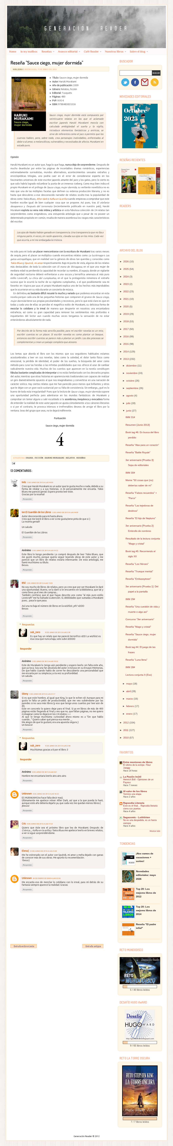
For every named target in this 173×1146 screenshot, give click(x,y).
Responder (27, 499)
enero (129, 713)
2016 (126, 336)
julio (128, 403)
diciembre (131, 365)
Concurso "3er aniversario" (140, 619)
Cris (24, 823)
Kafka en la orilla (58, 199)
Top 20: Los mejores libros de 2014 (146, 910)
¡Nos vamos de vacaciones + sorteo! (144, 857)
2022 (126, 291)
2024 (126, 276)
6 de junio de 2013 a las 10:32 (46, 794)
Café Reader (91, 51)
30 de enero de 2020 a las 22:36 (46, 878)
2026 (126, 261)
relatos (70, 458)
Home (12, 51)
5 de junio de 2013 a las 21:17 (42, 694)
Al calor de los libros (135, 791)
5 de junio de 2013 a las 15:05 (40, 583)
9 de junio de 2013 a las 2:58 (57, 746)
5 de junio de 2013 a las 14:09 (65, 512)
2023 (126, 284)
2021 (126, 299)
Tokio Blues (16, 263)
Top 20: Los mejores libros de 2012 (146, 893)
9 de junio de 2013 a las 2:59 (57, 632)
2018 (126, 321)
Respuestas (28, 624)
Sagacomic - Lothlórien (136, 817)
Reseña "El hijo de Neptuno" (141, 518)
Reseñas (47, 51)
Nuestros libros (114, 51)
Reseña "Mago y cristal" (138, 626)
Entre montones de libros (137, 762)
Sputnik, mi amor (34, 263)
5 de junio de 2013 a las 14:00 (40, 482)
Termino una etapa (132, 794)
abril (128, 691)
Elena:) (25, 850)
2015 (126, 344)
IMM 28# (130, 667)
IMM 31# (130, 417)
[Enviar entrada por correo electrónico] (13, 463)
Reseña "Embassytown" (138, 578)
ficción (39, 458)
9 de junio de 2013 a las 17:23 (40, 824)
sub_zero (18, 69)
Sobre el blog (137, 51)
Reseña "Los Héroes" (137, 564)
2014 (126, 351)
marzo (130, 698)
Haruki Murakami (55, 458)
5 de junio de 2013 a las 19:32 (45, 661)
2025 (126, 269)
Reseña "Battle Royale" (138, 452)
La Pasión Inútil (132, 776)
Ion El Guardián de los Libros (36, 512)
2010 (126, 737)
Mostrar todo (155, 831)
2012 (126, 722)
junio (129, 410)
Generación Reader (83, 1136)
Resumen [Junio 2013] (138, 424)
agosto (130, 395)
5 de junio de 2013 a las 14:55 (45, 550)
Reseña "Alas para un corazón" (142, 445)
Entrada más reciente (23, 946)
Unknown (27, 793)
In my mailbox (28, 51)
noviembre (132, 373)
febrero (130, 706)
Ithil (24, 583)
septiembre (132, 388)
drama (30, 458)
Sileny (25, 693)
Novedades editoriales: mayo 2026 (146, 875)
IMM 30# (130, 472)
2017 (126, 329)
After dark (41, 199)
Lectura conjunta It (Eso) (139, 674)
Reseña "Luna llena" (136, 659)
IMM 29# (130, 599)
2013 (126, 359)
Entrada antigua (93, 946)
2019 (126, 314)
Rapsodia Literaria (133, 803)
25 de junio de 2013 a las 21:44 (43, 851)
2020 (126, 306)
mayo (129, 683)
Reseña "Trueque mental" (139, 571)
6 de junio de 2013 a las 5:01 (44, 772)
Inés (24, 482)
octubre (130, 380)
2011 (126, 730)
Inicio (59, 945)
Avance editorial (68, 51)
